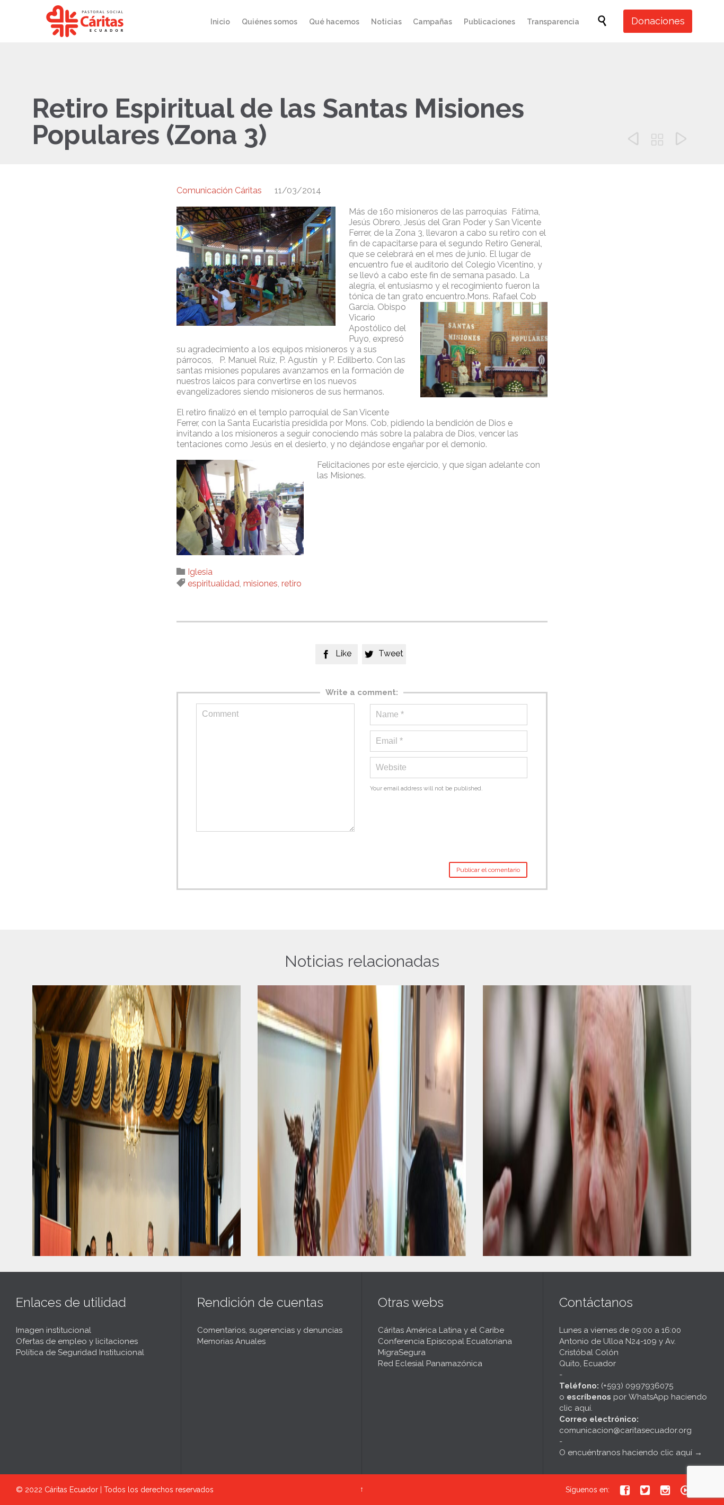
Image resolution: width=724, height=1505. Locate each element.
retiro (291, 583)
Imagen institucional (53, 1330)
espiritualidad (214, 583)
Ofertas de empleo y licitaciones (77, 1341)
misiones (260, 583)
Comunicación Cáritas (219, 190)
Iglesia (200, 572)
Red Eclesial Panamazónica (430, 1363)
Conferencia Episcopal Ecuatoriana (445, 1341)
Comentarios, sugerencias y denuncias (269, 1330)
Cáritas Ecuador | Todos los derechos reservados (129, 1489)
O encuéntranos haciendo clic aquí (625, 1452)
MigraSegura (402, 1352)
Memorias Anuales (231, 1341)
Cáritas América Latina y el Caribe (441, 1330)
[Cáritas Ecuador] (85, 21)
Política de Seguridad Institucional (80, 1352)
